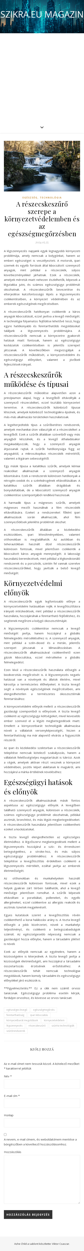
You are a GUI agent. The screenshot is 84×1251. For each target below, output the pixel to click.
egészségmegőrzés (44, 1009)
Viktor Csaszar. (61, 1244)
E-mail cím (12, 1096)
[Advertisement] (42, 77)
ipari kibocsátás (39, 1015)
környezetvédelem (54, 1020)
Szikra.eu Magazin (42, 14)
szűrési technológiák (63, 1025)
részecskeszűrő (37, 1025)
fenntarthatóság (15, 1015)
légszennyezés (14, 1025)
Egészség (30, 197)
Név (8, 1076)
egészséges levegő (16, 1009)
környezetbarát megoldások (22, 1020)
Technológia (51, 197)
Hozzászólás (12, 1152)
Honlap (8, 1115)
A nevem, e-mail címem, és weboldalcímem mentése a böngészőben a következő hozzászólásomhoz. (40, 1141)
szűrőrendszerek (15, 1031)
